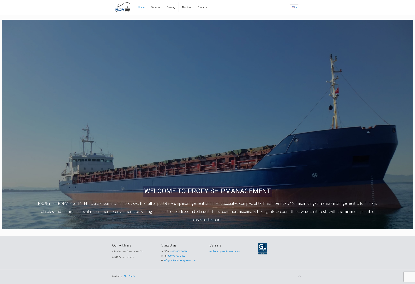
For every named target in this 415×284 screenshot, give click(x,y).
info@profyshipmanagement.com (180, 260)
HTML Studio (129, 276)
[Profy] (122, 7)
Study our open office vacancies (224, 251)
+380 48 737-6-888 (178, 251)
